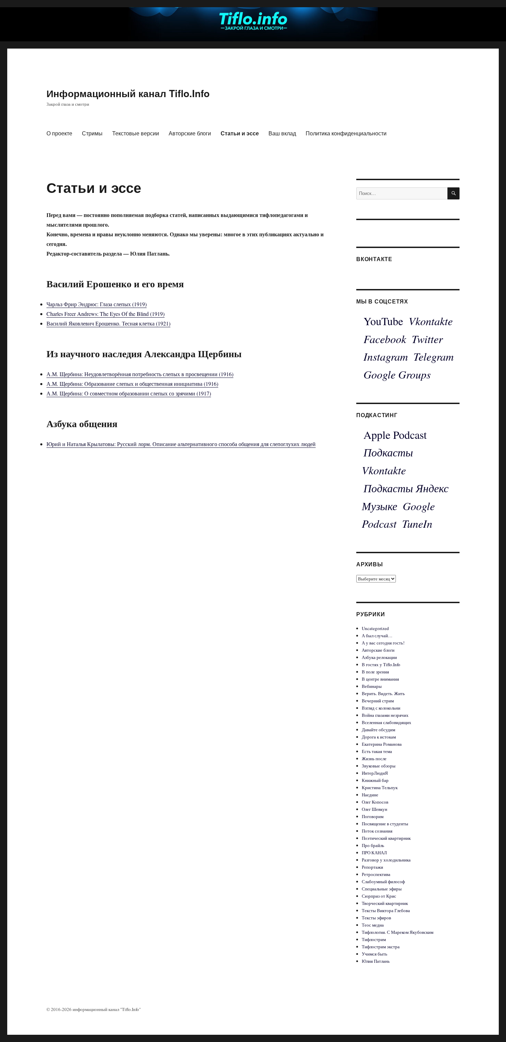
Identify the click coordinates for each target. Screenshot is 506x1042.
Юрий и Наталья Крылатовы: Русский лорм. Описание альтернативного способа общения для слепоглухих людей (181, 443)
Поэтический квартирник (386, 838)
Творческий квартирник (385, 903)
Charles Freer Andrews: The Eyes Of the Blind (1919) (105, 313)
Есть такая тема (377, 751)
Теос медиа (373, 925)
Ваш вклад (282, 133)
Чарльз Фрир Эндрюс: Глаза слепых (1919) (96, 304)
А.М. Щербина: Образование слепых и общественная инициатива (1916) (132, 383)
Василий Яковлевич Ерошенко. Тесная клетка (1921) (108, 323)
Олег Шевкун (374, 809)
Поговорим (372, 816)
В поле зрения (375, 672)
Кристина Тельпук (380, 787)
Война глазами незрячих (385, 715)
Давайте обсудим (378, 729)
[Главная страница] (253, 19)
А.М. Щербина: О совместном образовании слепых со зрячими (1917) (128, 393)
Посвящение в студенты (385, 824)
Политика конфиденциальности (346, 133)
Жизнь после (374, 758)
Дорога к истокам (379, 737)
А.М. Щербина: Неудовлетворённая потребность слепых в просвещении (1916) (139, 374)
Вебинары (372, 686)
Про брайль (373, 845)
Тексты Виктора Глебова (386, 910)
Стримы (92, 133)
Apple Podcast (395, 434)
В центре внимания (380, 679)
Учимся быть (374, 954)
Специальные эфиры (382, 889)
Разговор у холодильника (386, 860)
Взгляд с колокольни (381, 708)
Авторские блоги (190, 133)
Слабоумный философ (383, 881)
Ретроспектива (376, 874)
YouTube (383, 320)
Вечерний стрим (378, 701)
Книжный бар (375, 780)
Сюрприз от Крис (379, 896)
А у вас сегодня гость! (383, 643)
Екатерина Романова (382, 744)
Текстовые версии (135, 133)
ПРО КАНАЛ (374, 852)
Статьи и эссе (240, 133)
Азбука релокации (379, 657)
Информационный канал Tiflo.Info (128, 93)
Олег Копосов (375, 802)
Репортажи (372, 867)
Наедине (370, 795)
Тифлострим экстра (381, 946)
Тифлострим (374, 939)
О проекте (59, 133)
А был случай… (377, 635)
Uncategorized (375, 628)
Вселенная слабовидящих (386, 722)
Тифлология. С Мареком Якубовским (397, 932)
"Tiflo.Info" (130, 1009)
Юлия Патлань (376, 961)
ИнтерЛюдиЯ (375, 773)
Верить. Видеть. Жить (383, 693)
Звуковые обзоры (379, 766)
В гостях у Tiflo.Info (381, 664)
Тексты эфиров (376, 918)
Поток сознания (377, 831)
